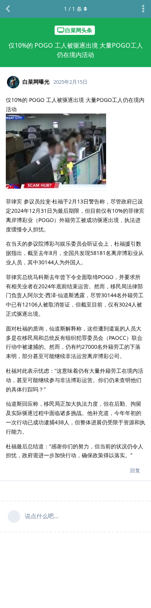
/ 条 (73, 8)
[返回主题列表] (7, 9)
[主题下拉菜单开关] (143, 9)
